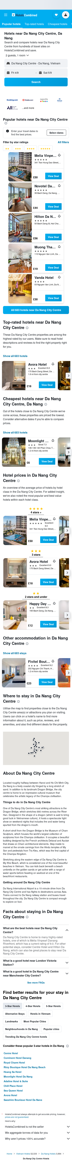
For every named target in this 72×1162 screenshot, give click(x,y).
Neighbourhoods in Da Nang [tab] (21, 1029)
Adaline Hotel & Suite (16, 1081)
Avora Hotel (10, 1095)
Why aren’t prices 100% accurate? (25, 1138)
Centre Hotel (11, 1053)
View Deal (53, 176)
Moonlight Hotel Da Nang (18, 1076)
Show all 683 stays (14, 653)
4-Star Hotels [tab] (33, 1006)
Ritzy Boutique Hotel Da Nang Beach (25, 1067)
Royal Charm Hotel (14, 1062)
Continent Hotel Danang (17, 1058)
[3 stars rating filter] (18, 149)
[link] (36, 310)
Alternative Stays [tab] (15, 1013)
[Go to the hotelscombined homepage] (24, 14)
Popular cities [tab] (51, 1029)
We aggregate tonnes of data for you (26, 1132)
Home (9, 1153)
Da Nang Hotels (48, 1153)
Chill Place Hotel (13, 1086)
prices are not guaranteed (16, 1117)
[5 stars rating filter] (45, 149)
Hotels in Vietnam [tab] (40, 1013)
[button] (5, 14)
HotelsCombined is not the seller (24, 1126)
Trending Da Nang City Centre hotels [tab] (26, 1036)
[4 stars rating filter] (31, 149)
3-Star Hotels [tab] (12, 1006)
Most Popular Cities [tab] (35, 1021)
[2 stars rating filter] (7, 149)
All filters (63, 142)
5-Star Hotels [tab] (53, 1006)
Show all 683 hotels (15, 356)
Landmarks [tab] (11, 1021)
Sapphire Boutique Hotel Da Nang (23, 1100)
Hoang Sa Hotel (12, 1072)
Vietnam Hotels (23, 1153)
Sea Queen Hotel (13, 1090)
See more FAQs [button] (36, 982)
